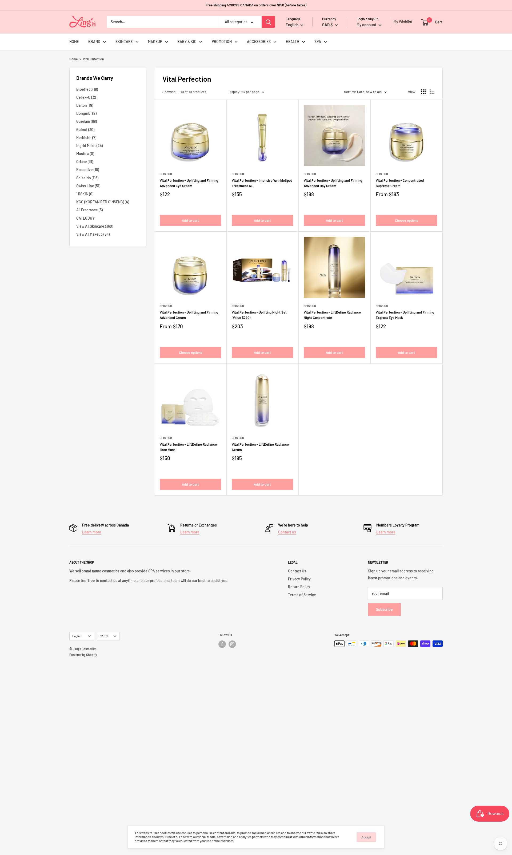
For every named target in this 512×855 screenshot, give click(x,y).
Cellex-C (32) (86, 97)
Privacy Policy (299, 579)
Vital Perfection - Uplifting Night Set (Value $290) (259, 315)
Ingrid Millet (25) (89, 145)
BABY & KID (187, 41)
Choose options (406, 220)
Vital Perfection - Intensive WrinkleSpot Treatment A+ (262, 183)
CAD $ (104, 636)
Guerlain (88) (86, 121)
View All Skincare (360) (94, 226)
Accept (366, 837)
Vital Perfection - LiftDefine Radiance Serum (260, 447)
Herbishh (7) (86, 137)
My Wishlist (401, 21)
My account (367, 24)
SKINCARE (124, 41)
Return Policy (299, 586)
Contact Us (297, 571)
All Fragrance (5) (89, 210)
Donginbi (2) (86, 113)
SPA (317, 41)
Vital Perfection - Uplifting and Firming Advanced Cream (189, 315)
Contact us (287, 532)
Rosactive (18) (87, 169)
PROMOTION (222, 41)
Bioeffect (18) (87, 89)
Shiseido (166, 174)
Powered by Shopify (83, 654)
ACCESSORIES (259, 41)
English (77, 636)
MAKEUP (155, 41)
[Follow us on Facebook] (222, 644)
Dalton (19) (84, 105)
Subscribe (384, 609)
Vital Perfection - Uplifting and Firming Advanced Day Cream (333, 183)
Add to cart (190, 220)
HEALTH (292, 41)
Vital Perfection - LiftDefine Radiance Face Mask (188, 447)
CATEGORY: (85, 218)
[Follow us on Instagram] (232, 644)
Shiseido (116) (87, 178)
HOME (74, 41)
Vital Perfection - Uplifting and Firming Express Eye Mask (405, 315)
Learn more (91, 532)
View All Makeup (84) (93, 234)
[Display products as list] (432, 91)
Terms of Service (302, 594)
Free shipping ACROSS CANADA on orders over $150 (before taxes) (256, 5)
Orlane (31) (84, 161)
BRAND (94, 41)
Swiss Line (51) (88, 186)
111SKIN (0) (84, 194)
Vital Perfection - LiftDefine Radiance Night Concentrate (332, 315)
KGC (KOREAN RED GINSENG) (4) (102, 202)
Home (73, 59)
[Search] (268, 22)
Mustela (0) (85, 153)
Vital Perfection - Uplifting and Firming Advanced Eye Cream (189, 183)
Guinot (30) (85, 129)
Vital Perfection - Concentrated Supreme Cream (400, 183)
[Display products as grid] (423, 91)
